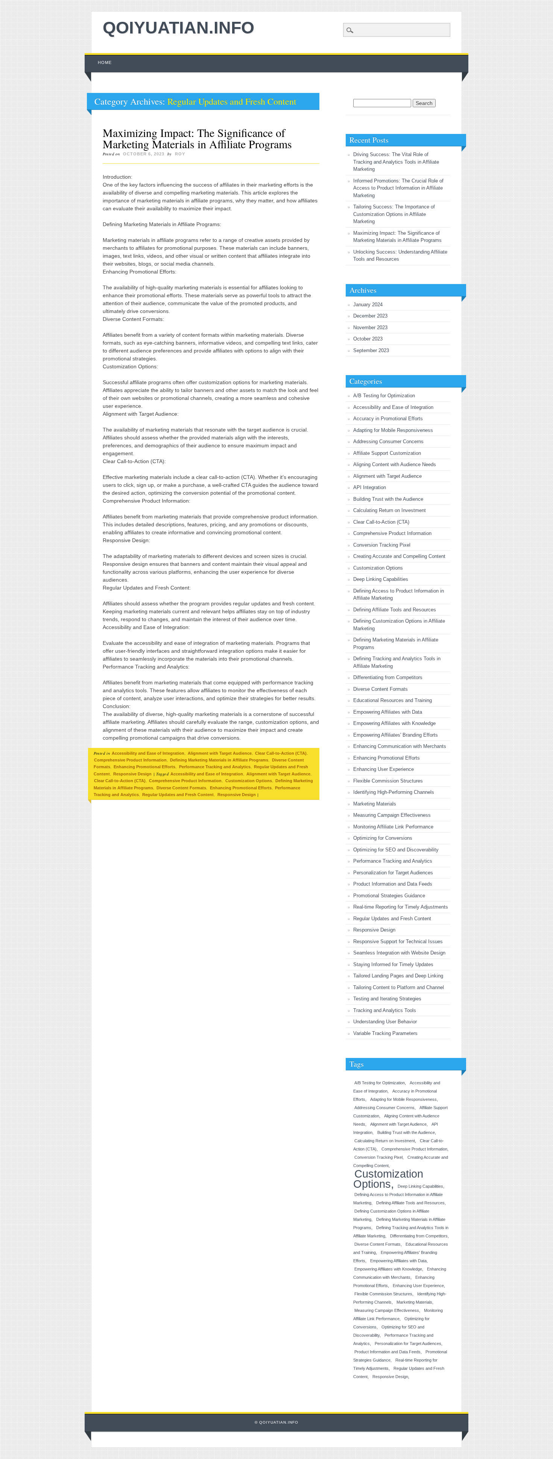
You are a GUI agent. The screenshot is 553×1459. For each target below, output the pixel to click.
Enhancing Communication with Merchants (399, 746)
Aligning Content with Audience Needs (394, 464)
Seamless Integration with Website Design (399, 953)
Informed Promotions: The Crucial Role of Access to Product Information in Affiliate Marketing (398, 188)
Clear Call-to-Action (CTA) (281, 753)
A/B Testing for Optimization (384, 395)
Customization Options (248, 780)
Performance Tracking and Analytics (215, 766)
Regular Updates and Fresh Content (178, 794)
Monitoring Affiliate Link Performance (393, 827)
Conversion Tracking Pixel (381, 545)
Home (105, 62)
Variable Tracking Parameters (385, 1033)
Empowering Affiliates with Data (387, 712)
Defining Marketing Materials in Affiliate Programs (219, 760)
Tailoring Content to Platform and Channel (398, 987)
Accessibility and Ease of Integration (148, 753)
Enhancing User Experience (383, 769)
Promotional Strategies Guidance (389, 895)
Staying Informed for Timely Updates (393, 964)
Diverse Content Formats (181, 788)
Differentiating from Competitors (387, 677)
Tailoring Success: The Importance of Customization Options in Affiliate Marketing (394, 214)
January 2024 (368, 304)
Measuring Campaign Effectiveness (392, 815)
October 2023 (368, 339)
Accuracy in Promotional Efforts (388, 418)
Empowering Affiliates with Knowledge (394, 723)
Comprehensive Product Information (130, 760)
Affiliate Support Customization (387, 453)
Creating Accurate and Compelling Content (399, 556)
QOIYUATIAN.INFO (178, 27)
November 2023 (370, 327)
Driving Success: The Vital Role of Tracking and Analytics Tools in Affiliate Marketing (396, 162)
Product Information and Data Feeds (392, 884)
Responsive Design (132, 774)
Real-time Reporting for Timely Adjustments (400, 907)
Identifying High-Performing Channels (393, 792)
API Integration (369, 487)
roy (180, 154)
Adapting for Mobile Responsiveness (393, 430)
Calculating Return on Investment (389, 510)
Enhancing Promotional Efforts (144, 766)
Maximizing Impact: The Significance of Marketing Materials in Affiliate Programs (197, 138)
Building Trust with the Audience (388, 499)
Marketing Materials (374, 804)
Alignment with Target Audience (220, 753)
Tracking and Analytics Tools (384, 1010)
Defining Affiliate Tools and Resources (394, 609)
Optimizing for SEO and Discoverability (396, 850)
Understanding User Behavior (385, 1021)
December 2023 (370, 316)
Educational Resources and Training (392, 700)
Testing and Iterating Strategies (387, 999)
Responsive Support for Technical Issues (398, 941)
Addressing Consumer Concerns (388, 441)
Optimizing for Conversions (382, 838)
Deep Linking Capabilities (380, 579)
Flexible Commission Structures (388, 781)
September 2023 (371, 350)
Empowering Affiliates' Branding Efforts (395, 735)
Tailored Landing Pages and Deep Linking (398, 976)
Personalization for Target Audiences (393, 872)
